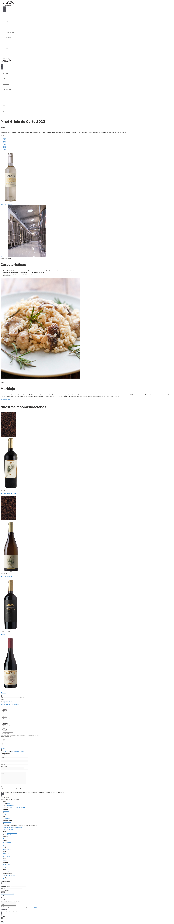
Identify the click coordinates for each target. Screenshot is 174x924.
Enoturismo (5, 723)
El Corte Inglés (11, 835)
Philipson (5, 846)
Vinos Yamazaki (7, 849)
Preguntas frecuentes (8, 732)
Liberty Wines (6, 818)
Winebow (9, 803)
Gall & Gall (6, 811)
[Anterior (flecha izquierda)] (1, 921)
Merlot (3, 635)
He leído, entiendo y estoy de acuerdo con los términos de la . (24, 907)
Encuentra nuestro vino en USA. (17, 807)
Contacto (5, 730)
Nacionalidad (4, 766)
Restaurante (5, 724)
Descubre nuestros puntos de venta (10, 704)
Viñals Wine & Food (12, 833)
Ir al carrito (3, 702)
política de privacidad (32, 788)
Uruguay (5, 709)
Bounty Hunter (10, 805)
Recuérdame (5, 890)
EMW (4, 814)
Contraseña (3, 888)
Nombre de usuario (5, 886)
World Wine (6, 853)
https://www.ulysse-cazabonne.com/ (12, 827)
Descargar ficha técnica (7, 204)
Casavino (5, 878)
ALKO (4, 838)
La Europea (6, 871)
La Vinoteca (6, 867)
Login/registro (6, 733)
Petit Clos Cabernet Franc (8, 493)
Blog (4, 728)
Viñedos (5, 710)
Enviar (2, 793)
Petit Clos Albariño (6, 576)
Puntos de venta (6, 718)
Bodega (4, 711)
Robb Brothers (7, 822)
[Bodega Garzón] (8, 5)
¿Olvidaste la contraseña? (7, 894)
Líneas (4, 716)
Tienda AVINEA (7, 856)
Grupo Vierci (6, 864)
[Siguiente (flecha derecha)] (2, 921)
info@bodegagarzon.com (17, 751)
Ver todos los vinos (5, 399)
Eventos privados (7, 725)
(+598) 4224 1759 (5, 751)
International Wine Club (9, 875)
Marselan (3, 693)
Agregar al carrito (7, 701)
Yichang (5, 860)
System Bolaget (7, 842)
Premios (5, 717)
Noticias (5, 729)
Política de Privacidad (6, 736)
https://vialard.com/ (8, 829)
